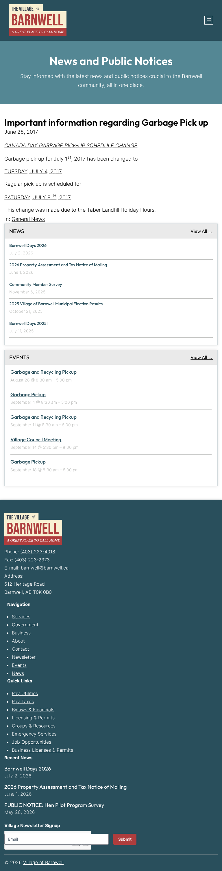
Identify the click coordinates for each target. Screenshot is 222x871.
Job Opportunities (31, 742)
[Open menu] (208, 20)
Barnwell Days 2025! (28, 323)
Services (21, 616)
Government (25, 625)
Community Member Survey (35, 284)
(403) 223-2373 (32, 560)
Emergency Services (34, 734)
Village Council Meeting (35, 439)
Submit (125, 839)
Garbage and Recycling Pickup (43, 372)
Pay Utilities (25, 693)
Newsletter (24, 657)
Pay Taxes (23, 701)
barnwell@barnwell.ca (45, 568)
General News (28, 219)
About (18, 641)
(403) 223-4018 (37, 551)
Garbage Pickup (28, 394)
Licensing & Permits (33, 718)
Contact (20, 649)
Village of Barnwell (43, 862)
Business (21, 633)
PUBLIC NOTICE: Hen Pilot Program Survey (54, 805)
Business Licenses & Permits (42, 750)
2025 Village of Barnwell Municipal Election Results (56, 304)
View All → (201, 231)
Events (19, 665)
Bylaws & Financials (33, 709)
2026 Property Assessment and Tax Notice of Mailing (58, 265)
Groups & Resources (34, 726)
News (18, 673)
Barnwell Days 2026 (28, 245)
